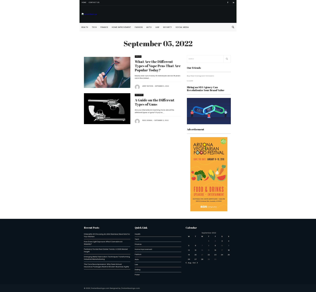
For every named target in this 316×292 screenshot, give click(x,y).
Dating (137, 269)
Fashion (139, 27)
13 (195, 250)
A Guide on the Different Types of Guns (154, 102)
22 (209, 255)
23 (215, 255)
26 (189, 259)
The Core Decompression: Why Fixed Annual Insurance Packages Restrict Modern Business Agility (106, 265)
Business (139, 95)
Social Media (182, 27)
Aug (189, 263)
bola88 (190, 81)
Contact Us (94, 2)
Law (157, 27)
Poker (137, 274)
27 (196, 259)
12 (189, 250)
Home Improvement (121, 27)
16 (215, 250)
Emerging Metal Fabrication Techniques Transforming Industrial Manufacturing (107, 258)
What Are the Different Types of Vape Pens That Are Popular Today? (158, 65)
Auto (149, 27)
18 (229, 250)
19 (189, 255)
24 (222, 255)
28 (202, 259)
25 (229, 255)
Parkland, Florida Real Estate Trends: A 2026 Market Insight (106, 250)
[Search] (227, 59)
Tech (94, 27)
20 (196, 255)
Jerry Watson (147, 86)
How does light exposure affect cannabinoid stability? (103, 242)
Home (84, 2)
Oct (195, 263)
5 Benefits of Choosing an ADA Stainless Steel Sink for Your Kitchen (107, 235)
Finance (104, 27)
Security (167, 27)
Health (84, 27)
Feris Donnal (147, 120)
